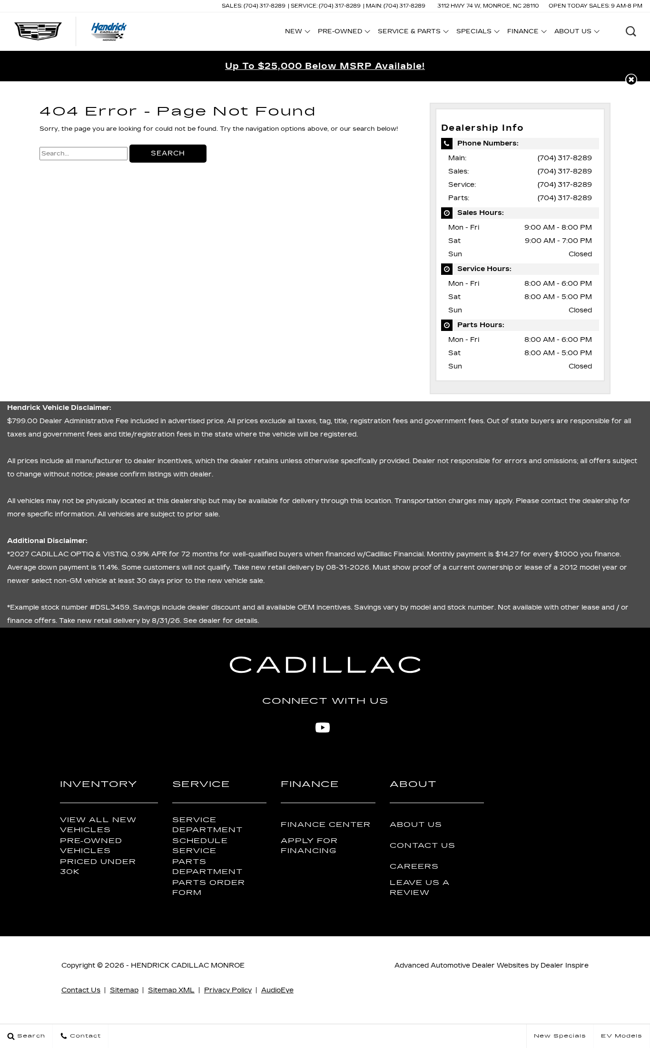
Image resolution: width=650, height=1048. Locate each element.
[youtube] (323, 727)
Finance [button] (523, 33)
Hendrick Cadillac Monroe (188, 965)
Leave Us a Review (420, 887)
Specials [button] (474, 33)
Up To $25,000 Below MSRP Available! (325, 66)
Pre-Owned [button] (339, 33)
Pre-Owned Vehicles (91, 845)
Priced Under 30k (98, 866)
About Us (416, 824)
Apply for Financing (309, 845)
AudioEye (277, 990)
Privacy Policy (228, 990)
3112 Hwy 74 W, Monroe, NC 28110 (488, 6)
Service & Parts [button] (409, 33)
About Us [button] (572, 33)
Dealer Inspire (565, 965)
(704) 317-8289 (565, 158)
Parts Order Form (208, 887)
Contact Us (422, 845)
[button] (631, 31)
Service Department (207, 825)
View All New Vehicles (98, 825)
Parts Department (207, 866)
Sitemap (124, 990)
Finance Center (326, 824)
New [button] (296, 33)
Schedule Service (200, 845)
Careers (414, 866)
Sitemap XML (171, 990)
